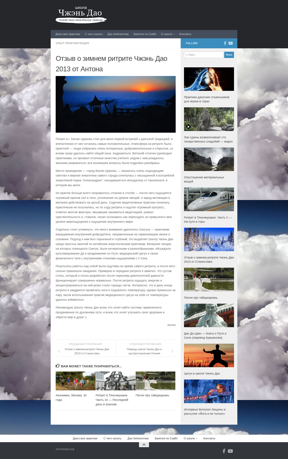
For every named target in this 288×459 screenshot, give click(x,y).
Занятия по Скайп (144, 34)
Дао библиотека (118, 34)
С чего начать (94, 34)
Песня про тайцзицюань (152, 395)
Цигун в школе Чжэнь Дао (202, 373)
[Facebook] (225, 43)
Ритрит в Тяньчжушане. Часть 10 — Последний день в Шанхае (112, 400)
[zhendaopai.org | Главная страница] (81, 15)
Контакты (185, 34)
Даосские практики (68, 34)
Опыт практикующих (72, 43)
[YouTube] (230, 43)
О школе (166, 34)
